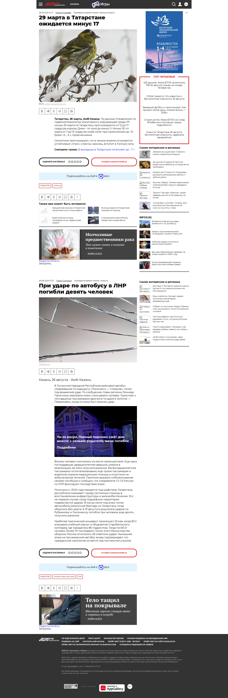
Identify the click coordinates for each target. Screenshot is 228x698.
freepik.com (44, 364)
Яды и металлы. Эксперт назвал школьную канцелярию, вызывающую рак (168, 298)
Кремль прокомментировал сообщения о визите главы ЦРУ (167, 233)
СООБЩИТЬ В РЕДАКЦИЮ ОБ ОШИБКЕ (136, 645)
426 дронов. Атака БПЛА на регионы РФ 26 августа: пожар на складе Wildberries (164, 85)
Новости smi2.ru (49, 261)
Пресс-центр (94, 638)
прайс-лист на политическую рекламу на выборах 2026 (89, 645)
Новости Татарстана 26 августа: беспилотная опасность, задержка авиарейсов (164, 135)
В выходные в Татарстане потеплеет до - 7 (105, 149)
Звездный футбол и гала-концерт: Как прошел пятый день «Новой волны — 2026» (164, 110)
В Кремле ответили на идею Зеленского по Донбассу (165, 222)
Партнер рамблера (88, 686)
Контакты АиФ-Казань (93, 642)
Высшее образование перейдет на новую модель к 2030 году (168, 253)
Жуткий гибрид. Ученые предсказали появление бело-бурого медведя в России (171, 185)
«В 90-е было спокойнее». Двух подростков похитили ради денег (169, 338)
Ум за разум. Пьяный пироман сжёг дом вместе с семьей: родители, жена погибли (93, 439)
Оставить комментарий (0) (114, 162)
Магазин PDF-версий (114, 638)
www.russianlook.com (55, 104)
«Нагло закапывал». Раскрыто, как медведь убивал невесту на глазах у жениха (170, 329)
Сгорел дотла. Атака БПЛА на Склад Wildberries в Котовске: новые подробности (164, 122)
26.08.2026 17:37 (46, 281)
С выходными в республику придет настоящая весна (114, 219)
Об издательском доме (73, 638)
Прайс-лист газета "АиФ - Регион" (124, 642)
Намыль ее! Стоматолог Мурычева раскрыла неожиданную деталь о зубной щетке (169, 174)
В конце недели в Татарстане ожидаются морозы (115, 209)
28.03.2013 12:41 (46, 12)
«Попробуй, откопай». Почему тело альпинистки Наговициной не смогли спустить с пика (170, 205)
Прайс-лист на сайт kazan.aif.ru (159, 642)
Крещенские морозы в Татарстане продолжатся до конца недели (68, 209)
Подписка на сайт (70, 642)
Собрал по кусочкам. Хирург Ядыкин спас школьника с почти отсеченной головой (171, 309)
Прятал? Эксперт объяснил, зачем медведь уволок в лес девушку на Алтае (169, 195)
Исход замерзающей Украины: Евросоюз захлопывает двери (166, 263)
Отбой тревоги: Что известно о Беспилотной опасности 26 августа (164, 97)
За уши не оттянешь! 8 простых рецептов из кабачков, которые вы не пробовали (171, 164)
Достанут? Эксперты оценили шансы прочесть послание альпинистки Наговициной (171, 288)
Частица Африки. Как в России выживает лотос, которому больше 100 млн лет (170, 319)
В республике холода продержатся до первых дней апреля (66, 220)
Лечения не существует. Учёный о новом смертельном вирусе (169, 153)
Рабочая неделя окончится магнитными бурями (165, 243)
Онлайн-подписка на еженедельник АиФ (147, 638)
